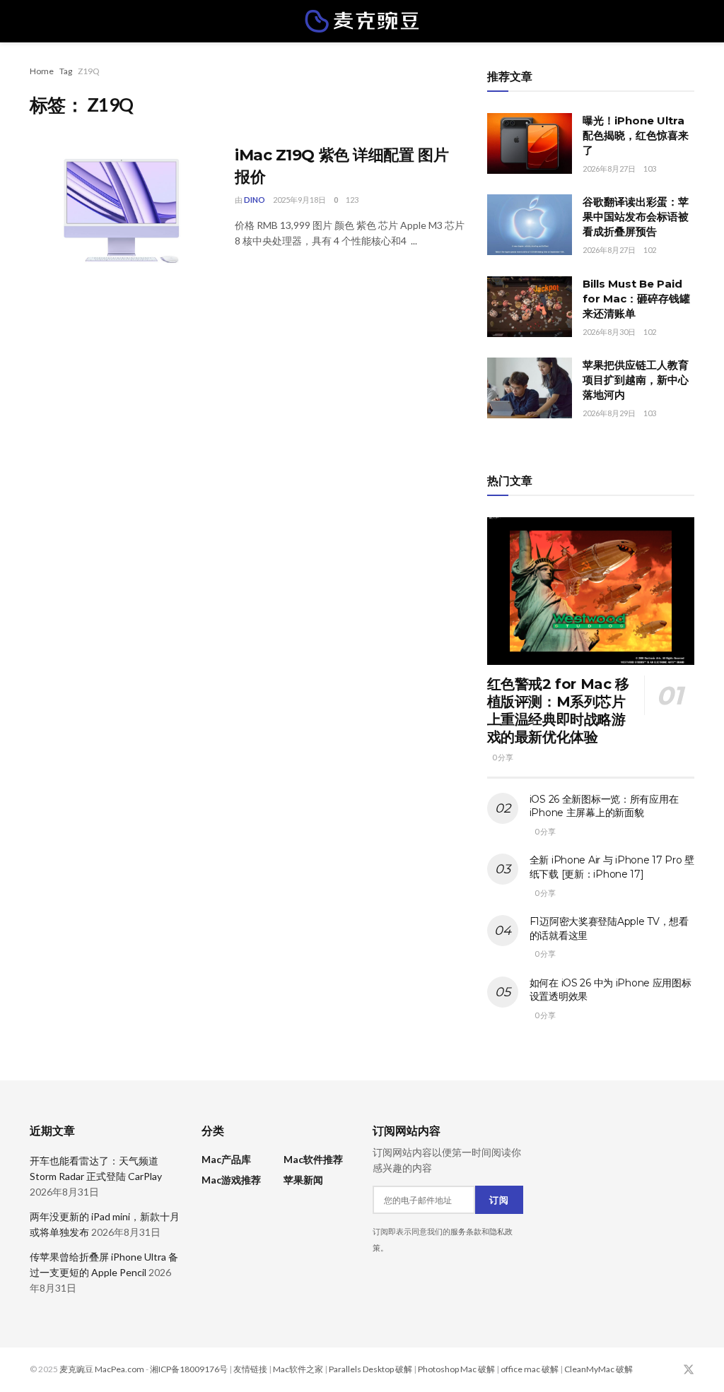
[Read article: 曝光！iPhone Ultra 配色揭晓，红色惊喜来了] (529, 143)
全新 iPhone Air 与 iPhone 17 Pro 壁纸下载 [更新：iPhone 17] (612, 867)
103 (649, 168)
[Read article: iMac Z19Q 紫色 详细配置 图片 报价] (122, 210)
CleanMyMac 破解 (598, 1369)
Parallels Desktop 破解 (370, 1369)
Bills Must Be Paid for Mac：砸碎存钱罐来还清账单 (636, 298)
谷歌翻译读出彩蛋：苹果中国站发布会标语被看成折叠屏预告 (636, 216)
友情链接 (250, 1369)
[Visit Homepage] (362, 21)
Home (42, 71)
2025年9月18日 (299, 199)
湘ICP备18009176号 (189, 1369)
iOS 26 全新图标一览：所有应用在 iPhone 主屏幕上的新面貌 (604, 806)
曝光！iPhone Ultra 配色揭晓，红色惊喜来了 (636, 135)
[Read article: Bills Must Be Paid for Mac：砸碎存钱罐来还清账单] (529, 306)
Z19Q (89, 71)
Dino (254, 199)
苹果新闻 (303, 1180)
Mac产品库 (226, 1159)
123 (352, 199)
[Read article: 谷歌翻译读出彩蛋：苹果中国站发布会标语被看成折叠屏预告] (529, 224)
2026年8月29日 (609, 413)
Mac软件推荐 (313, 1159)
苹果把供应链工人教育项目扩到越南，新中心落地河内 (636, 379)
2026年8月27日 (609, 168)
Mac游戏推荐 (231, 1180)
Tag (65, 71)
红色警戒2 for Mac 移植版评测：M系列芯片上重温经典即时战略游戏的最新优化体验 (558, 710)
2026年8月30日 (609, 331)
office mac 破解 (530, 1369)
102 (649, 249)
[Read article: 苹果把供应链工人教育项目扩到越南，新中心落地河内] (529, 388)
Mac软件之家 (298, 1369)
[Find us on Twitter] (688, 1370)
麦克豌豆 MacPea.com (101, 1369)
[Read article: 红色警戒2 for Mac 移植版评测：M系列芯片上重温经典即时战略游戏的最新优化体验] (590, 591)
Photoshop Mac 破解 (456, 1369)
